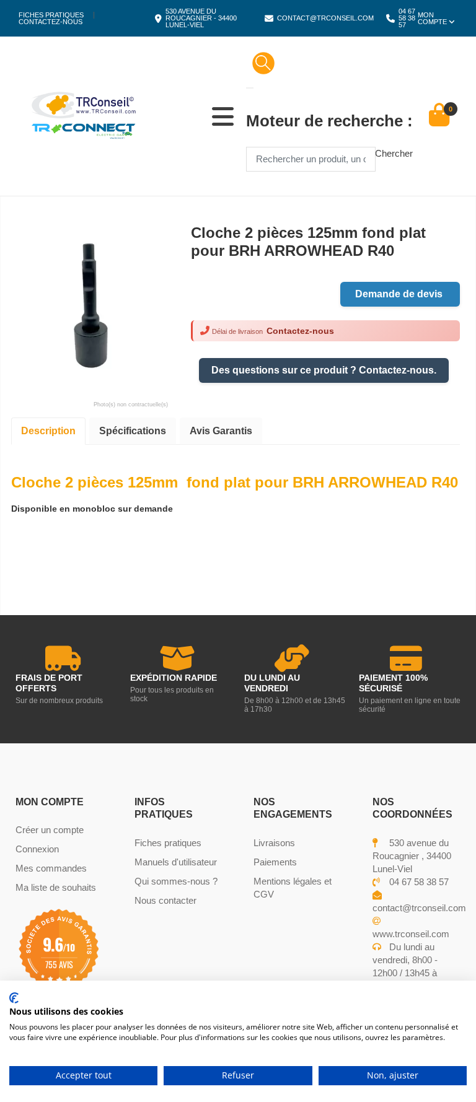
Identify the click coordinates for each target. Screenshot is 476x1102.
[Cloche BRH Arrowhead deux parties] (89, 302)
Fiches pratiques (51, 15)
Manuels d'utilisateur (175, 862)
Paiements (275, 862)
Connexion (37, 849)
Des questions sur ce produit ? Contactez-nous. (323, 370)
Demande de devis (400, 294)
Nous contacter (165, 900)
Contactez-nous (50, 22)
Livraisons (274, 842)
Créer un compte (49, 829)
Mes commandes (51, 868)
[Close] (249, 88)
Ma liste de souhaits (55, 887)
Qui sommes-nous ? (176, 881)
